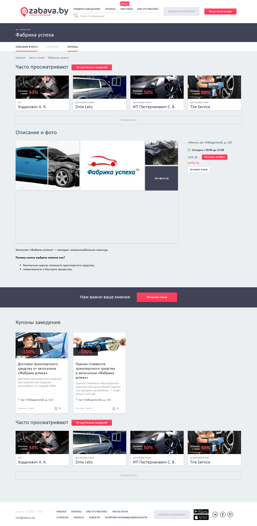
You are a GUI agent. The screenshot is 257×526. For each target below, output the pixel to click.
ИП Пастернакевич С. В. (154, 106)
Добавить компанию (181, 11)
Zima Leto (84, 106)
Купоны (110, 9)
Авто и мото (36, 57)
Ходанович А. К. (32, 106)
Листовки (126, 9)
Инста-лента (120, 511)
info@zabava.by (25, 517)
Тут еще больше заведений (91, 67)
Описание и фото (27, 46)
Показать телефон (214, 157)
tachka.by (193, 162)
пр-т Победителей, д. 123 (37, 399)
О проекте (62, 517)
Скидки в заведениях (86, 9)
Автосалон (25, 29)
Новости (94, 517)
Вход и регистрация (220, 11)
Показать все (128, 120)
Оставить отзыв (199, 169)
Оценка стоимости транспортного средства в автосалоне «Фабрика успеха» (95, 371)
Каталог (20, 57)
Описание (52, 46)
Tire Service (200, 106)
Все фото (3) (161, 178)
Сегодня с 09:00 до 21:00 (208, 150)
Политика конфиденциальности (126, 517)
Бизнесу (79, 517)
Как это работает (148, 9)
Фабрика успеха (58, 57)
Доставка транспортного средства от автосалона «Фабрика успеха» (38, 368)
